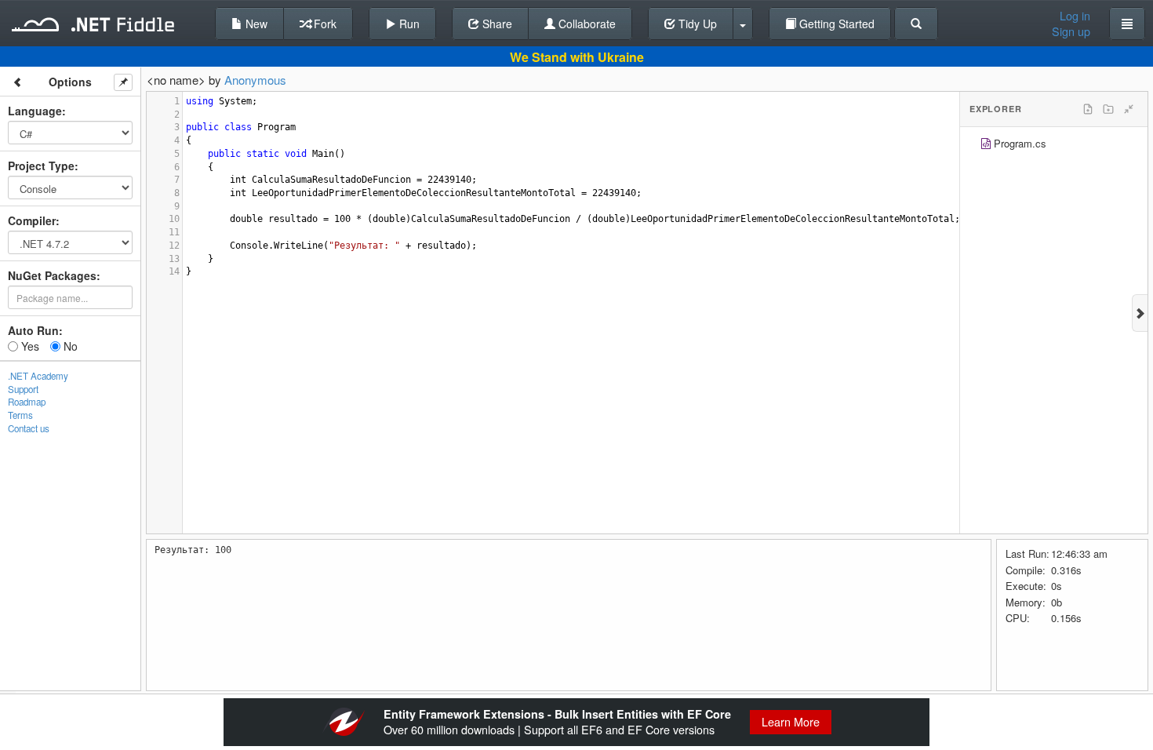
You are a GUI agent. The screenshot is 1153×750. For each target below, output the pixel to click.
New (254, 23)
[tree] (1054, 145)
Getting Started (835, 23)
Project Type (41, 165)
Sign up (1071, 31)
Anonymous (255, 79)
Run (408, 23)
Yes (28, 346)
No (69, 346)
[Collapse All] (1128, 109)
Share (495, 23)
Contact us (28, 428)
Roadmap (26, 401)
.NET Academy (38, 376)
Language (35, 110)
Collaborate (585, 23)
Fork (323, 23)
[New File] (1087, 109)
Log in (1075, 16)
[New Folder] (1108, 109)
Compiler (32, 220)
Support (23, 389)
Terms (20, 415)
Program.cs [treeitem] (1020, 143)
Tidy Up (696, 23)
